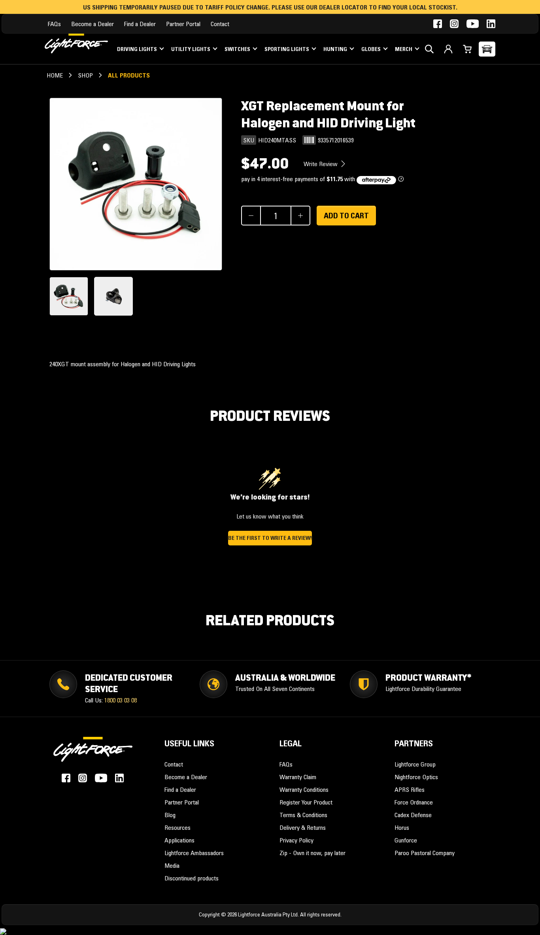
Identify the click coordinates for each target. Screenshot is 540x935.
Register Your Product (305, 802)
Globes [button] (371, 49)
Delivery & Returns (302, 827)
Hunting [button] (335, 49)
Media (171, 865)
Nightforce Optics (416, 777)
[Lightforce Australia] (92, 753)
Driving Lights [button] (137, 49)
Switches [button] (238, 49)
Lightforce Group (415, 764)
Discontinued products (191, 878)
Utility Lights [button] (191, 49)
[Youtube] (472, 23)
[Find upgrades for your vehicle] (487, 49)
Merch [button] (404, 49)
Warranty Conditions (304, 789)
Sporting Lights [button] (287, 49)
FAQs (54, 24)
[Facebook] (437, 23)
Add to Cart (346, 215)
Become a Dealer (92, 24)
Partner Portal (183, 24)
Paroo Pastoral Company (425, 853)
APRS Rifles (410, 789)
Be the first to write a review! (270, 537)
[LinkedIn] (491, 23)
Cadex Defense (413, 815)
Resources (177, 827)
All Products (129, 75)
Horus (402, 827)
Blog (170, 815)
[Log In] (448, 49)
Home (55, 75)
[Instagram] (454, 23)
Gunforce (406, 840)
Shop (85, 75)
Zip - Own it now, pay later (312, 853)
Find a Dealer (140, 24)
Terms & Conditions (303, 815)
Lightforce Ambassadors (194, 853)
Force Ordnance (414, 802)
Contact (220, 24)
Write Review (321, 164)
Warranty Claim (297, 777)
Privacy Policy (296, 840)
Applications (179, 840)
